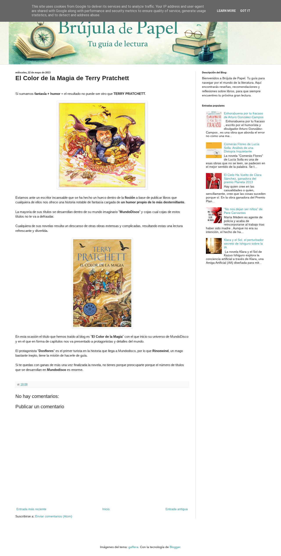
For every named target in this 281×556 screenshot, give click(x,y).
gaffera (133, 547)
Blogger (175, 547)
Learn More (226, 11)
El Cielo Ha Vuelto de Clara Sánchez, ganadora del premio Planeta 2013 (242, 178)
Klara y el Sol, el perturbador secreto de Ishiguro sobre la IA (244, 243)
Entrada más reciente (31, 509)
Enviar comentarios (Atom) (53, 516)
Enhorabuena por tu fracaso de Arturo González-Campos (243, 115)
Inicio (106, 509)
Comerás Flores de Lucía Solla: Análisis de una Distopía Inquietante (241, 147)
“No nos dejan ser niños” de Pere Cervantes (243, 211)
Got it (245, 11)
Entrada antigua (177, 509)
